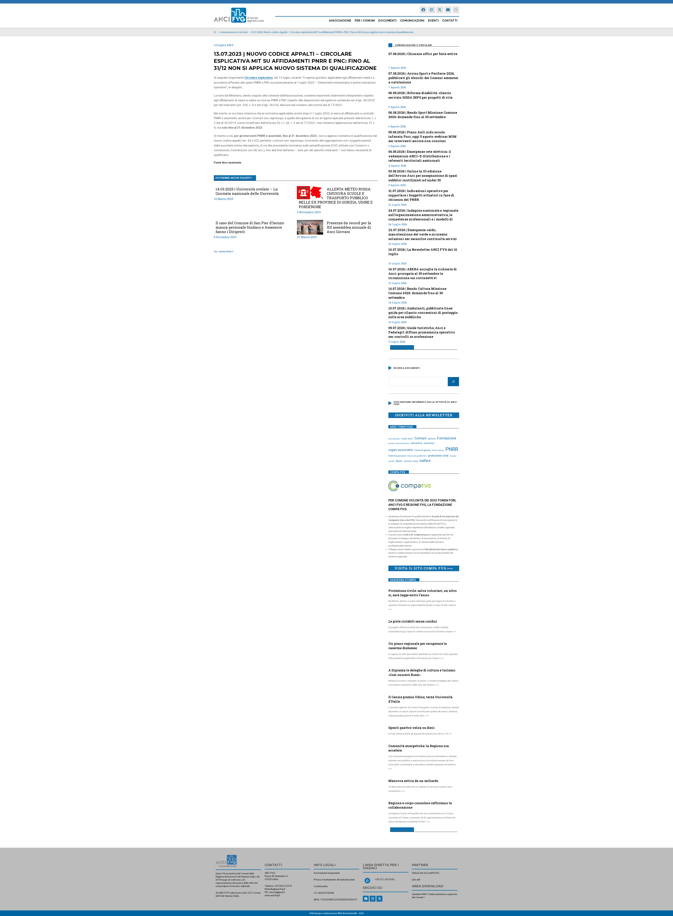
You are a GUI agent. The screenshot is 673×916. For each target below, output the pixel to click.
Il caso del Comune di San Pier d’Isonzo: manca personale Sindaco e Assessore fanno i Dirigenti (250, 227)
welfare (424, 461)
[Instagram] (431, 9)
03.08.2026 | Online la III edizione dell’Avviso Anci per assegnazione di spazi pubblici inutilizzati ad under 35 (422, 175)
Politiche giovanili (397, 456)
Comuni (420, 438)
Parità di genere (422, 450)
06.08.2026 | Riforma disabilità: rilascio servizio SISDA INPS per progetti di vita (420, 95)
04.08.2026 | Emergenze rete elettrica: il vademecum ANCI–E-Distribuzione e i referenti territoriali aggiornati (419, 155)
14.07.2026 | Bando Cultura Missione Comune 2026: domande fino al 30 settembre (417, 292)
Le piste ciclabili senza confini (412, 621)
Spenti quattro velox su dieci (411, 728)
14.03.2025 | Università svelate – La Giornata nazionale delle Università (247, 191)
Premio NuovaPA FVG (417, 456)
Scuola (453, 456)
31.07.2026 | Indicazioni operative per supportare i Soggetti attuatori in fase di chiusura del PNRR (421, 195)
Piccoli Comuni (438, 450)
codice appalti (226, 252)
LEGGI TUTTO (401, 347)
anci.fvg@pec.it (277, 892)
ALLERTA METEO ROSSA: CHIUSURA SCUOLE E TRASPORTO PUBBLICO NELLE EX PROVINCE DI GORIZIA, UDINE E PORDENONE (336, 198)
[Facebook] (423, 9)
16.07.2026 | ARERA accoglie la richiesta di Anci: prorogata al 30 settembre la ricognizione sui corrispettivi (422, 273)
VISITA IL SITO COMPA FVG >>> (424, 568)
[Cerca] (453, 381)
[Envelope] (447, 9)
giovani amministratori (398, 443)
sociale (391, 461)
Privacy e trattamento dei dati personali (334, 879)
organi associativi (400, 450)
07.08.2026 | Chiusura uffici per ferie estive (422, 54)
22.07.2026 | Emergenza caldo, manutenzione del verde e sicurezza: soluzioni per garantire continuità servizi (422, 234)
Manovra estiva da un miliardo (413, 781)
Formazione (446, 438)
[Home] (215, 32)
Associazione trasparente (327, 872)
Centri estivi (407, 439)
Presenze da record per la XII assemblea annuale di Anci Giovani (349, 227)
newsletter (428, 443)
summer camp (411, 461)
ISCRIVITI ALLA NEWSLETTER (424, 415)
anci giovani (394, 439)
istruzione (416, 443)
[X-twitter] (439, 9)
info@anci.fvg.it (277, 889)
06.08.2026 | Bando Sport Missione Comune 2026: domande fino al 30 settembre (422, 114)
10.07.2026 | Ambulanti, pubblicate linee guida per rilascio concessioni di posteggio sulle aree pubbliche (423, 312)
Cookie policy (321, 886)
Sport (399, 461)
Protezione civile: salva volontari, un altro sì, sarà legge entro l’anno (422, 593)
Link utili (416, 879)
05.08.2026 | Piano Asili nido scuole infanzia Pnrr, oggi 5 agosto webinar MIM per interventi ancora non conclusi (422, 136)
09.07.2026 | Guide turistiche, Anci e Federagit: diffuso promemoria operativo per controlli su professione (421, 332)
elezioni (432, 438)
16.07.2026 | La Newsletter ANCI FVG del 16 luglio (422, 251)
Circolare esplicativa (258, 77)
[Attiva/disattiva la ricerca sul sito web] (456, 9)
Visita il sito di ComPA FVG (425, 872)
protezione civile (438, 455)
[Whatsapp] (367, 880)
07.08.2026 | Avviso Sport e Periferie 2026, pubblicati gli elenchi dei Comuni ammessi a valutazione (423, 77)
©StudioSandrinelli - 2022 (351, 913)
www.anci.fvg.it (272, 895)
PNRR (452, 449)
